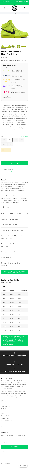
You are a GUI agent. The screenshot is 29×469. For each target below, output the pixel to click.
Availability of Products (9, 225)
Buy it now (14, 163)
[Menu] (1, 8)
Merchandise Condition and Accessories (10, 245)
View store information (8, 171)
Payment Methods (6, 416)
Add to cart (14, 158)
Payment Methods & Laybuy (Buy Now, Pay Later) (12, 237)
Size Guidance (6, 257)
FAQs (2, 413)
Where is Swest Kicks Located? (11, 213)
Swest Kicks (7, 463)
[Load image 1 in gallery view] (14, 28)
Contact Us (4, 411)
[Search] (5, 8)
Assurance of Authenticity (10, 219)
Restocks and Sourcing (8, 252)
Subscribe (14, 447)
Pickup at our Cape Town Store (20, 2)
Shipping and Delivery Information (12, 230)
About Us (3, 408)
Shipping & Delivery (6, 421)
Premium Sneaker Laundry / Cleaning (10, 264)
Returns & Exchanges (6, 418)
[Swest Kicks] (14, 8)
